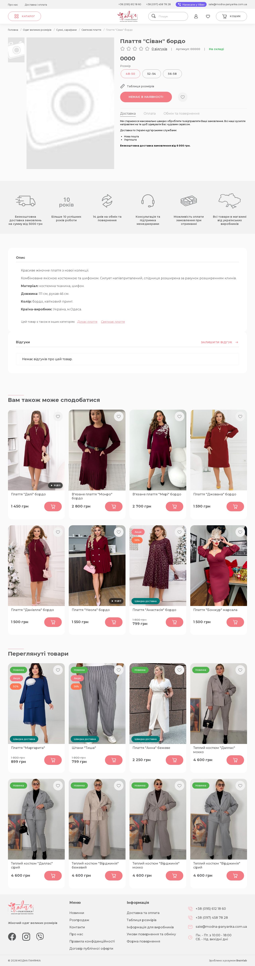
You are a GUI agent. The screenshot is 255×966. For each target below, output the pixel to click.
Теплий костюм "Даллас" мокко (214, 750)
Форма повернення (143, 941)
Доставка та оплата (143, 913)
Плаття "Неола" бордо (91, 610)
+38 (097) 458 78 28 (158, 4)
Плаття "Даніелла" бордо (32, 610)
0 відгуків (159, 49)
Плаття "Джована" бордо (214, 494)
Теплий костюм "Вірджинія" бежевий (95, 866)
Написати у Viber (193, 4)
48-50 (130, 74)
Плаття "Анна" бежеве (151, 748)
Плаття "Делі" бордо (28, 494)
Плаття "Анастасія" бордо (154, 610)
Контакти (77, 927)
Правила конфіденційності (92, 941)
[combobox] (172, 16)
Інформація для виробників (150, 927)
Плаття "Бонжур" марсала (215, 610)
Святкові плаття (113, 322)
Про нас (13, 4)
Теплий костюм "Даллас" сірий (32, 866)
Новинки (76, 913)
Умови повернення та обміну (151, 934)
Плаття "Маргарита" (28, 748)
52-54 (151, 74)
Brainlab (241, 960)
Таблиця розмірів (141, 920)
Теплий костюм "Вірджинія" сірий (216, 866)
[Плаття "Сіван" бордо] (70, 168)
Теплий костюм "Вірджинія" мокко (155, 866)
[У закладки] (182, 97)
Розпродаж (79, 920)
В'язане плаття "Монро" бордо (92, 496)
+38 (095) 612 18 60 (130, 4)
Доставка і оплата (36, 4)
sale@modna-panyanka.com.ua (228, 4)
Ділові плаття (87, 322)
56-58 (172, 74)
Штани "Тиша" (84, 748)
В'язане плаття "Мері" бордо (156, 494)
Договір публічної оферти (91, 948)
